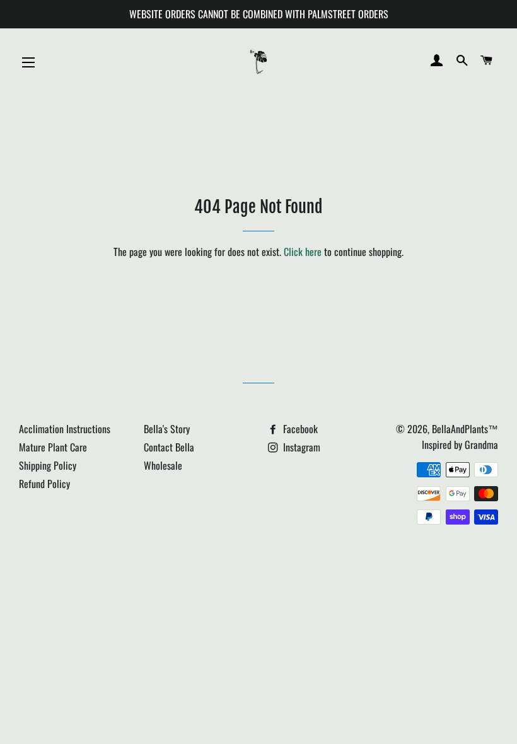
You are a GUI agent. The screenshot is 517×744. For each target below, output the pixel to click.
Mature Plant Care (53, 447)
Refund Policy (44, 483)
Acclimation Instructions (64, 428)
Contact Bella (169, 447)
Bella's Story (167, 428)
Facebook (299, 428)
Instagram (300, 447)
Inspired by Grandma (460, 444)
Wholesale (163, 465)
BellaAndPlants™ (465, 428)
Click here (303, 251)
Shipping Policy (47, 465)
